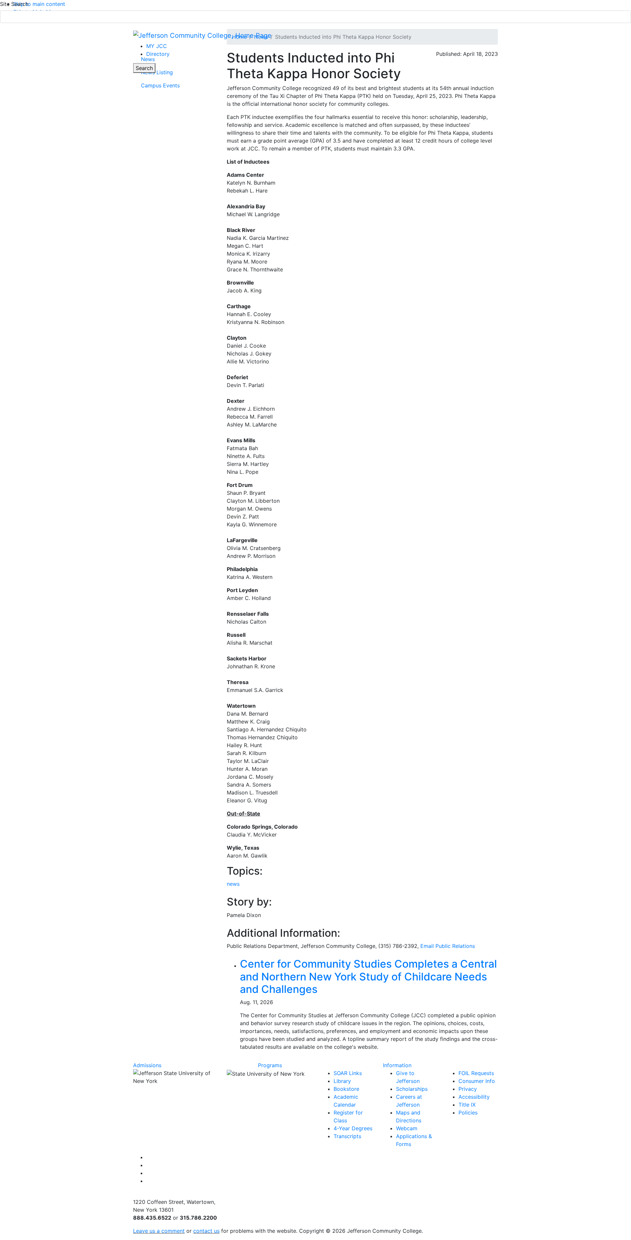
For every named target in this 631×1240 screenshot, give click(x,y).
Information (397, 1065)
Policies (468, 1112)
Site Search (14, 4)
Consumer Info (476, 1081)
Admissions (147, 1065)
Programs (270, 1065)
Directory (158, 54)
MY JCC (156, 46)
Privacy (467, 1089)
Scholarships (412, 1089)
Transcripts (347, 1136)
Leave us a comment (159, 1231)
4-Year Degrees (353, 1128)
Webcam (406, 1128)
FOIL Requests (476, 1073)
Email (447, 946)
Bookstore (346, 1089)
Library (342, 1081)
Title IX (467, 1104)
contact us (206, 1231)
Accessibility (474, 1096)
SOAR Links (348, 1073)
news (233, 884)
